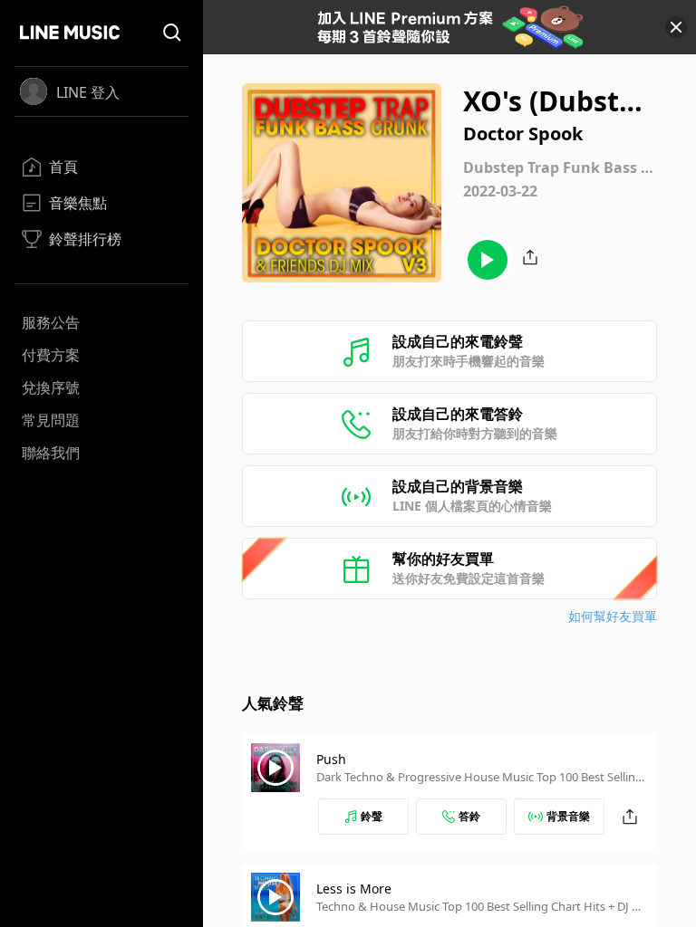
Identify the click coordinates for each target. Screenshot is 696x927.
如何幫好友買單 (612, 616)
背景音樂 (568, 816)
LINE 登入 (88, 92)
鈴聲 (371, 816)
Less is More (354, 888)
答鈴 (469, 816)
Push (331, 759)
